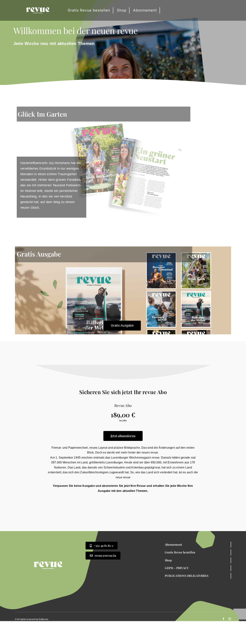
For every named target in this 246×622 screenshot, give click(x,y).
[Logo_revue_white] (38, 2)
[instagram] (229, 618)
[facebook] (223, 618)
